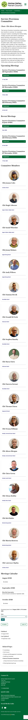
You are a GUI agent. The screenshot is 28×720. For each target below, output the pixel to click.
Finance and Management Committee (12, 654)
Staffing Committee (8, 656)
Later (23, 624)
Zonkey (13, 714)
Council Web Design (5, 714)
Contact (3, 700)
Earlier (5, 624)
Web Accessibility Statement (8, 695)
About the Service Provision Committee (13, 661)
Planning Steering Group (9, 663)
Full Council (6, 652)
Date (2, 614)
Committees (6, 650)
